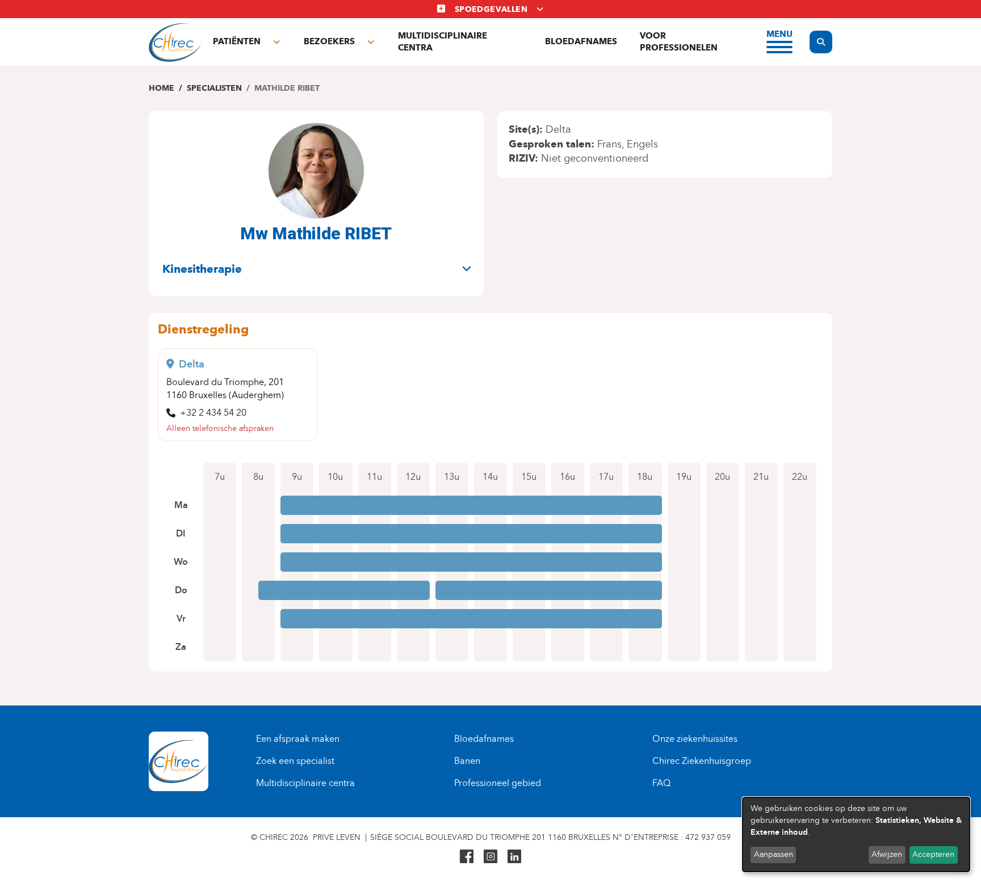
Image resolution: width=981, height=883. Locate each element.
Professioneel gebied (497, 783)
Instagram (490, 856)
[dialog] (856, 834)
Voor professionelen (679, 42)
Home (161, 88)
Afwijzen (886, 854)
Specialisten (214, 88)
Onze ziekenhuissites (694, 738)
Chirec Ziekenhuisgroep (701, 760)
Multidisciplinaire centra (442, 42)
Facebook (467, 856)
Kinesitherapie (202, 269)
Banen (467, 760)
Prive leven (336, 837)
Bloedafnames (581, 41)
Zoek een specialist (295, 760)
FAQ (661, 783)
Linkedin (514, 856)
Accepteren (933, 854)
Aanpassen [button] (773, 854)
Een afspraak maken (297, 738)
